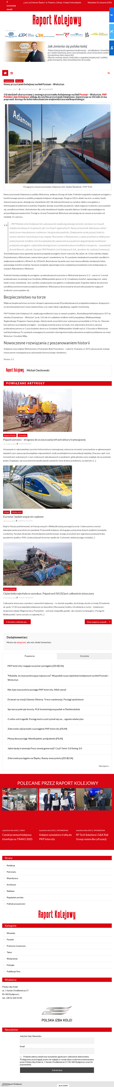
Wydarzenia (17, 512)
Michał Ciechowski (29, 89)
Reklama (10, 891)
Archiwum (11, 884)
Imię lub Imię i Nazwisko (30, 1036)
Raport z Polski (10, 435)
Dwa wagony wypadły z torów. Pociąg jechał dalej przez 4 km (99, 622)
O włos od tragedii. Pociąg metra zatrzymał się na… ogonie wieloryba (45, 719)
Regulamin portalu (15, 897)
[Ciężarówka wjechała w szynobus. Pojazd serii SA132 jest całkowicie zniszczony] (57, 564)
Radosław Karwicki (25, 521)
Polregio (10, 965)
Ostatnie (84, 656)
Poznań (83, 94)
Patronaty (11, 872)
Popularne (30, 656)
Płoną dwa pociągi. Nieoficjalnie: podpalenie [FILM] (35, 738)
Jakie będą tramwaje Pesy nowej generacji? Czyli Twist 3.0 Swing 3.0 (45, 748)
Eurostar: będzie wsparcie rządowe (23, 516)
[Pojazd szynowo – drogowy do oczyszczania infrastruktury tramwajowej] (57, 410)
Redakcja (11, 865)
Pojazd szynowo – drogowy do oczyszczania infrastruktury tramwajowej (44, 439)
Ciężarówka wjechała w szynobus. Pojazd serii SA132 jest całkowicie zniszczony (48, 593)
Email (22, 1046)
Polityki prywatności (16, 904)
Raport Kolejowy (25, 444)
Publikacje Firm (13, 971)
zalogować (21, 642)
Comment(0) (47, 89)
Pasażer (19, 81)
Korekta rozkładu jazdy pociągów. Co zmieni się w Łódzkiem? (19, 622)
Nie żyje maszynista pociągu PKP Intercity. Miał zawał (37, 689)
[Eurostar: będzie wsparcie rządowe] (57, 487)
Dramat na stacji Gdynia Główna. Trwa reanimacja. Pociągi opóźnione (46, 699)
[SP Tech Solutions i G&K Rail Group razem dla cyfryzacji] (94, 805)
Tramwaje (22, 435)
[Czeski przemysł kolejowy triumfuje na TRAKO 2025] (20, 805)
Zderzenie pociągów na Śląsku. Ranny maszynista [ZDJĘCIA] (40, 758)
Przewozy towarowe (16, 946)
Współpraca (12, 878)
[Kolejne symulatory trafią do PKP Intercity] (57, 805)
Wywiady (11, 933)
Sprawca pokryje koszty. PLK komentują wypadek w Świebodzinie (44, 709)
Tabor (9, 952)
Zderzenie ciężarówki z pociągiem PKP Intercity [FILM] (37, 728)
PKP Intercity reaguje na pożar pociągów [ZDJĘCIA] (36, 665)
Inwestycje (9, 81)
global (6, 512)
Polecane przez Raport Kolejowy (57, 783)
